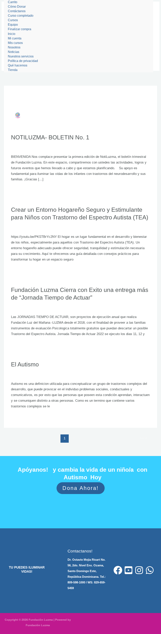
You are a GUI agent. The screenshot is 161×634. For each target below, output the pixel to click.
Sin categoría (42, 227)
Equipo (13, 24)
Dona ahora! (80, 488)
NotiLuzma (40, 147)
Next (146, 438)
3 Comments (20, 147)
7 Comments (20, 308)
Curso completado (20, 15)
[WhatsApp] (149, 570)
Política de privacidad (23, 61)
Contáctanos (17, 11)
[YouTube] (128, 570)
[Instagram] (139, 570)
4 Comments (20, 227)
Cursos (13, 20)
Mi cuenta (14, 38)
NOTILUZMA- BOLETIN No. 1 (50, 137)
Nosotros (14, 47)
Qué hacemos (17, 65)
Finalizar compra (19, 29)
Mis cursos (15, 43)
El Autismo (25, 364)
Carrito (12, 2)
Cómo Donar (17, 6)
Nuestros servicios (21, 56)
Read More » (20, 189)
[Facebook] (117, 570)
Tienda (12, 70)
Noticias (13, 52)
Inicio (11, 33)
